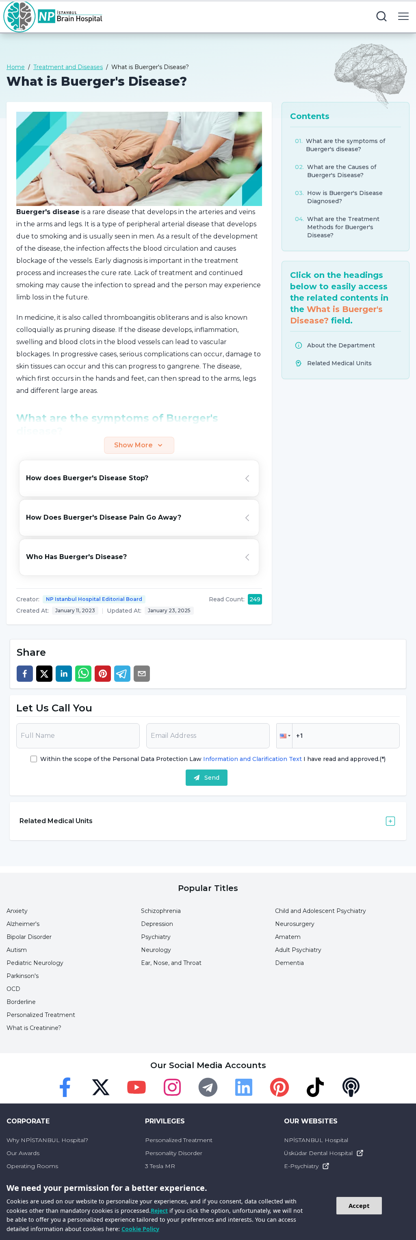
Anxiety (17, 911)
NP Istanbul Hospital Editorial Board (94, 599)
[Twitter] (100, 1087)
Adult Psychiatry (298, 950)
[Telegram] (208, 1087)
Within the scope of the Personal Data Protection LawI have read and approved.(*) (213, 759)
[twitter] (44, 674)
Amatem (288, 937)
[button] (284, 736)
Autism (16, 950)
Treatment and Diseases (68, 67)
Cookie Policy (140, 1229)
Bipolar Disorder (29, 937)
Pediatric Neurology (34, 963)
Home (15, 67)
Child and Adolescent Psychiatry (320, 911)
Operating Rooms (32, 1166)
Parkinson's (22, 976)
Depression (157, 924)
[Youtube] (136, 1087)
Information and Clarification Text (252, 759)
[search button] (381, 16)
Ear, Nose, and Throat (171, 963)
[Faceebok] (65, 1087)
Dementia (289, 963)
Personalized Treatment (40, 1015)
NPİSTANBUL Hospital (316, 1140)
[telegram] (122, 674)
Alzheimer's (22, 924)
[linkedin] (64, 674)
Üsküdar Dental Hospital (318, 1153)
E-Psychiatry (301, 1166)
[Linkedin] (244, 1087)
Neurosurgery (294, 924)
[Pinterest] (279, 1087)
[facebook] (25, 674)
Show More (133, 445)
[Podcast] (351, 1087)
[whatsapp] (83, 674)
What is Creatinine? (33, 1028)
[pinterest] (103, 674)
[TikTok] (315, 1087)
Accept (359, 1205)
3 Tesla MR (160, 1166)
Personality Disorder (173, 1153)
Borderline (21, 1002)
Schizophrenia (161, 911)
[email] (142, 674)
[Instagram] (172, 1087)
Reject (159, 1210)
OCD (13, 989)
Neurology (156, 950)
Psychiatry (156, 937)
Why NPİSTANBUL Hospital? (47, 1140)
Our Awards (22, 1153)
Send (211, 777)
